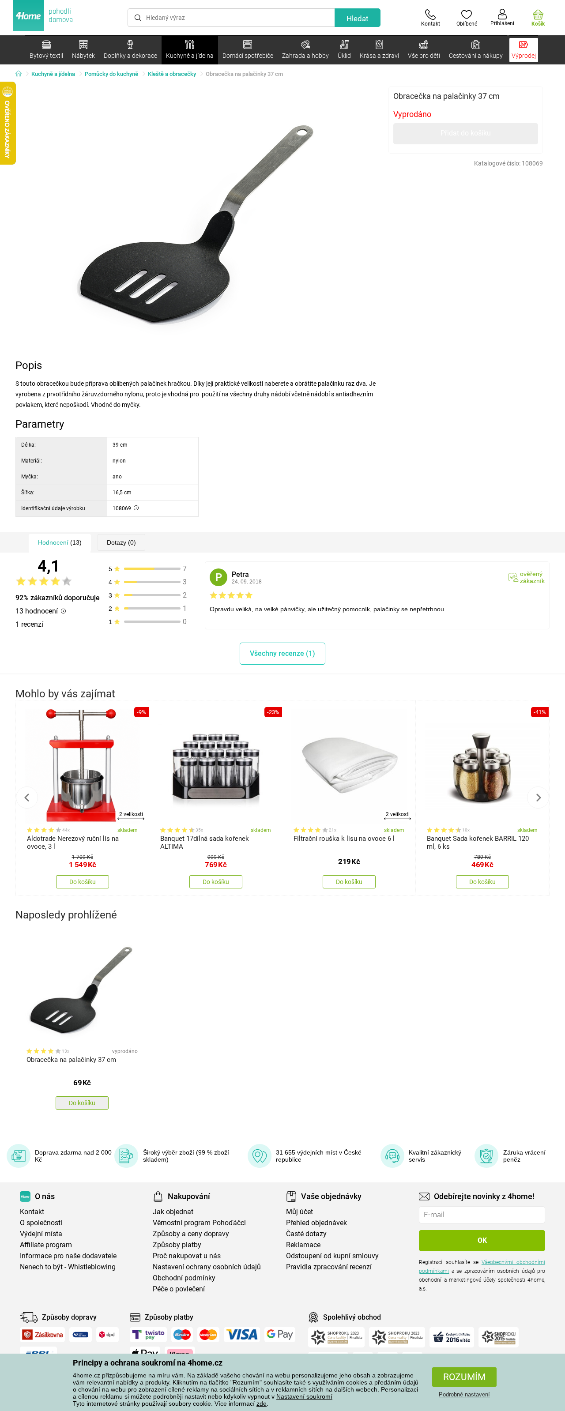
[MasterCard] (208, 1334)
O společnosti (41, 1222)
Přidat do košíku (466, 133)
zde (261, 1403)
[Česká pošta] (80, 1334)
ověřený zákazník (532, 577)
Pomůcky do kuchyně (111, 74)
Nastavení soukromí (304, 1396)
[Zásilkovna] (42, 1334)
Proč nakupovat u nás (187, 1256)
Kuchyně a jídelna (53, 74)
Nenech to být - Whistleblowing (68, 1267)
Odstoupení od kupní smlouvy (332, 1256)
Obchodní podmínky (184, 1278)
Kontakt (32, 1211)
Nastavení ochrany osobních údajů (207, 1267)
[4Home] (21, 74)
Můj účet (299, 1211)
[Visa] (242, 1334)
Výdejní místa (41, 1233)
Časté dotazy (306, 1233)
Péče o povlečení (179, 1289)
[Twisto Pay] (148, 1334)
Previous (27, 797)
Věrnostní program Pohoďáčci (199, 1222)
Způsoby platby (177, 1245)
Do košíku (82, 881)
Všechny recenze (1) (282, 653)
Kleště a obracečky (172, 74)
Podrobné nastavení (464, 1394)
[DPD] (107, 1334)
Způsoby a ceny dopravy (191, 1233)
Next (538, 797)
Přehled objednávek (316, 1222)
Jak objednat (173, 1211)
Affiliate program (46, 1245)
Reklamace (303, 1245)
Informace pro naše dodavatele (68, 1256)
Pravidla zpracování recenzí (329, 1267)
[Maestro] (182, 1334)
